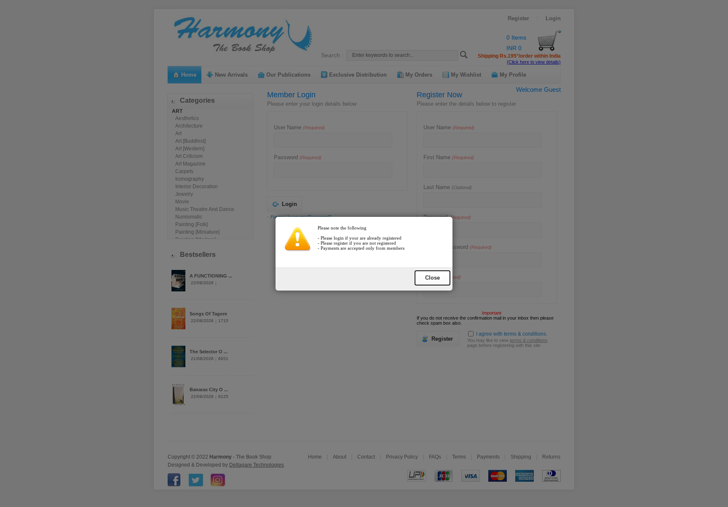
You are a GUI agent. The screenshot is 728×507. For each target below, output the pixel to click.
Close (432, 278)
